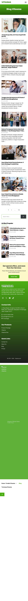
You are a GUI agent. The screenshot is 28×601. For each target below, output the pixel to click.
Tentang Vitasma (6, 487)
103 (19, 210)
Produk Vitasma (10, 483)
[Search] (23, 216)
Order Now (14, 276)
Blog (20, 483)
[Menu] (26, 2)
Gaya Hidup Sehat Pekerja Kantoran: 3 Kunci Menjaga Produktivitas (12, 163)
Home (3, 483)
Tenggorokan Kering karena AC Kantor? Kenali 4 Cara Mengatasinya (13, 98)
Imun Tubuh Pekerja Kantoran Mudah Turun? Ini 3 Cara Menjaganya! (12, 194)
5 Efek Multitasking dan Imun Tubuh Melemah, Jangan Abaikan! (11, 66)
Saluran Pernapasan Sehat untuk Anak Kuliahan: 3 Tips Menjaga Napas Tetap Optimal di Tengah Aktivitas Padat (12, 130)
